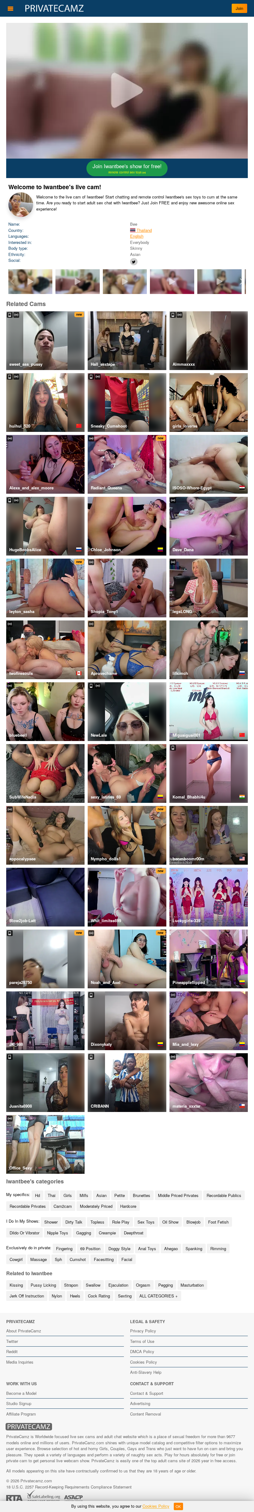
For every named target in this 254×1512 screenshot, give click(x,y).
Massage (38, 1259)
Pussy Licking (43, 1285)
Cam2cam (63, 1206)
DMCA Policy (142, 1351)
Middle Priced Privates (178, 1195)
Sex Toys (146, 1222)
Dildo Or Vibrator (24, 1233)
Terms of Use (142, 1341)
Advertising (140, 1403)
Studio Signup (18, 1403)
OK (178, 1506)
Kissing (16, 1285)
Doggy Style (119, 1248)
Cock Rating (99, 1296)
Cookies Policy (143, 1362)
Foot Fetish (218, 1222)
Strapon (71, 1285)
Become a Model (21, 1393)
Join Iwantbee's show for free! (127, 168)
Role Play (120, 1222)
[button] (242, 281)
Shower (51, 1222)
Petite (119, 1195)
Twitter (12, 1341)
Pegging (165, 1285)
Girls (68, 1195)
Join (239, 8)
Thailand (143, 230)
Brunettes (141, 1195)
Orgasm (143, 1285)
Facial (126, 1259)
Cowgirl (16, 1259)
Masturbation (192, 1285)
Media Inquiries (19, 1362)
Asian (101, 1195)
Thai (51, 1195)
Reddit (12, 1351)
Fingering (64, 1248)
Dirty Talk (73, 1222)
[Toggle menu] (10, 8)
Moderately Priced (96, 1206)
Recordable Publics (224, 1195)
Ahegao (171, 1248)
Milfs (84, 1195)
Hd (37, 1195)
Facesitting (104, 1259)
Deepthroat (133, 1233)
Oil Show (170, 1222)
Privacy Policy (143, 1331)
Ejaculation (118, 1285)
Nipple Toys (57, 1233)
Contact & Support (146, 1393)
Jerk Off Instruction (27, 1296)
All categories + (158, 1296)
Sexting (125, 1296)
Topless (97, 1222)
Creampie (107, 1233)
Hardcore (128, 1206)
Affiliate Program (21, 1414)
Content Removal (145, 1414)
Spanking (194, 1248)
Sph (58, 1259)
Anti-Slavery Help (145, 1372)
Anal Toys (147, 1248)
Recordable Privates (28, 1206)
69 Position (90, 1248)
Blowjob (193, 1222)
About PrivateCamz (23, 1331)
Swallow (93, 1285)
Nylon (57, 1296)
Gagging (83, 1233)
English (136, 236)
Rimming (218, 1248)
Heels (75, 1296)
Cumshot (78, 1259)
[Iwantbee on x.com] (134, 261)
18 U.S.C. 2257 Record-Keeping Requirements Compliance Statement (69, 1487)
